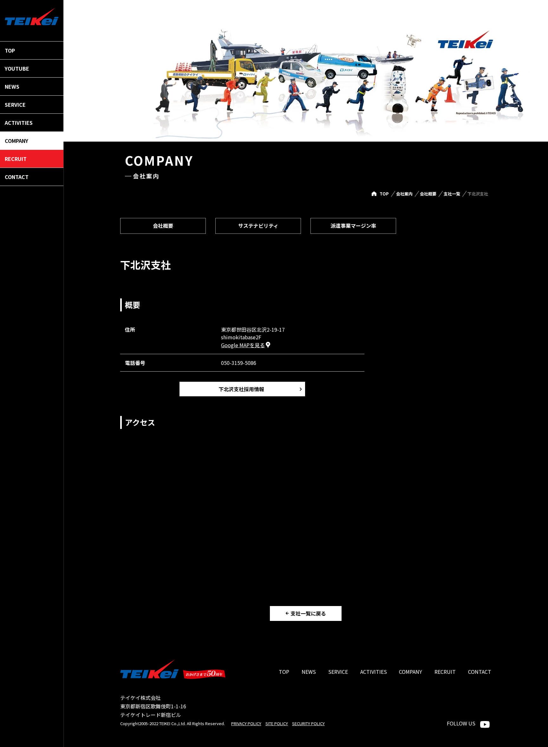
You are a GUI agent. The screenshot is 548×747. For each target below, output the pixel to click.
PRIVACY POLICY (246, 723)
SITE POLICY (276, 723)
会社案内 (404, 194)
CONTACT (479, 671)
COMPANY (410, 671)
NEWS (309, 671)
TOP (384, 194)
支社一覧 (452, 194)
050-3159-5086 (238, 363)
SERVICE (338, 671)
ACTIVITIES (373, 671)
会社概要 (428, 194)
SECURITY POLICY (308, 723)
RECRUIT (445, 671)
